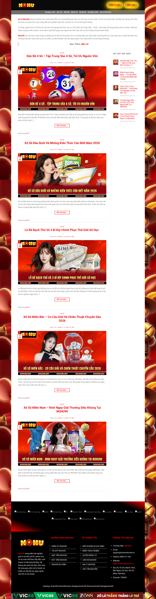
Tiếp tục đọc (62, 125)
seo (73, 62)
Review (82, 12)
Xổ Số (66, 12)
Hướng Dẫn (93, 12)
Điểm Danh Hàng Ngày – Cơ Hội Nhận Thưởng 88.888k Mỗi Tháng (128, 75)
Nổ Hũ (59, 12)
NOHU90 (127, 546)
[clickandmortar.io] (29, 5)
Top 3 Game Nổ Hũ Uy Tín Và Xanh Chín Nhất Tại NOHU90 (129, 116)
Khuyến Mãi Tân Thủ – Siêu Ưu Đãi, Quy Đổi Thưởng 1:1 (128, 63)
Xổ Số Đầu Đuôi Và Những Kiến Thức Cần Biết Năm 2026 (62, 143)
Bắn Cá (74, 12)
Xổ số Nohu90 (23, 19)
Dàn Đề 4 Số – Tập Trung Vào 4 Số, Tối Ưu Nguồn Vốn (62, 56)
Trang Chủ (50, 12)
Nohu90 (21, 553)
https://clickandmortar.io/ (123, 563)
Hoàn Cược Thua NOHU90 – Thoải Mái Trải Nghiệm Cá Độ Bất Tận (128, 89)
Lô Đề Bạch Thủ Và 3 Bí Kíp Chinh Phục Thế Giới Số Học (62, 230)
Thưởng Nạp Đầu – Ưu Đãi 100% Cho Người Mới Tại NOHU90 (128, 103)
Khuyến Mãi (105, 12)
